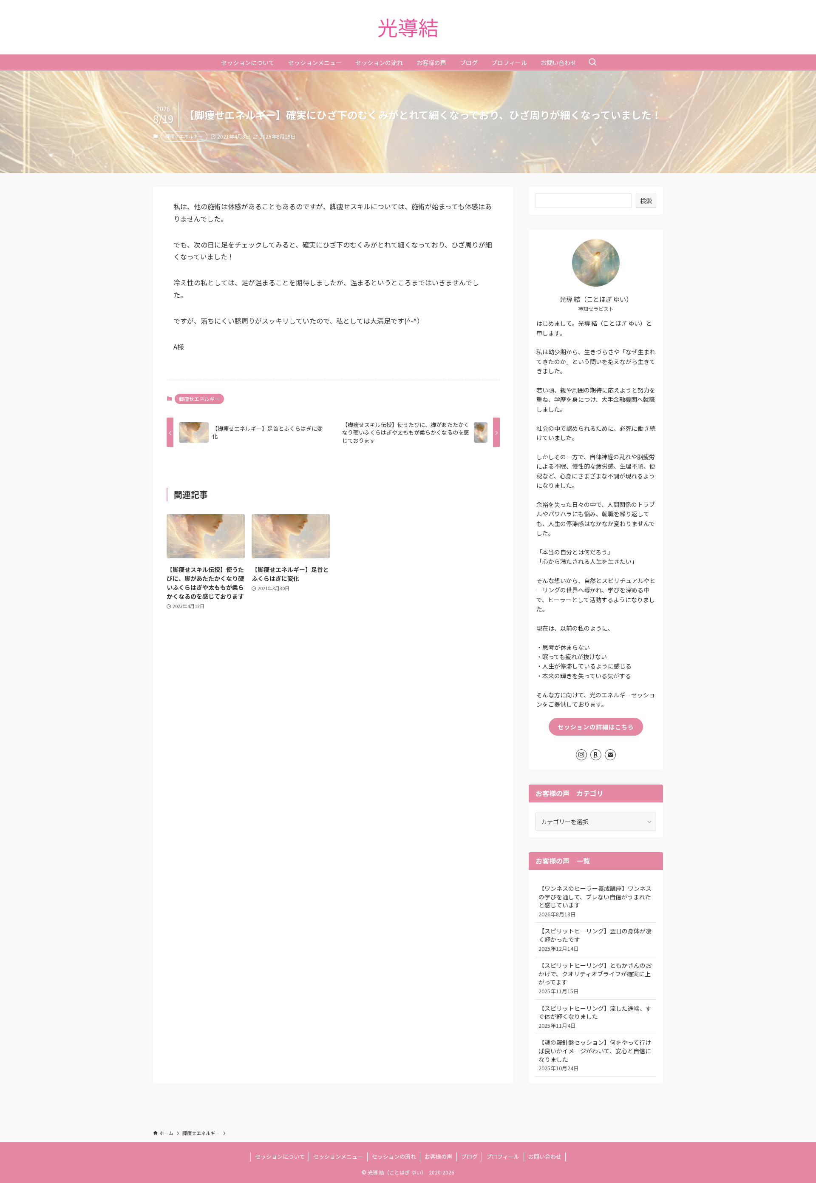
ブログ (469, 1156)
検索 (646, 200)
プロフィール (502, 1156)
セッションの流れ (394, 1156)
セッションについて (280, 1156)
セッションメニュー (338, 1156)
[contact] (610, 754)
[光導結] (408, 27)
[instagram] (581, 754)
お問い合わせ (544, 1156)
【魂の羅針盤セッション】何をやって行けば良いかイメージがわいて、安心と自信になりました (594, 1055)
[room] (595, 754)
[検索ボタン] (592, 62)
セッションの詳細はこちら (596, 726)
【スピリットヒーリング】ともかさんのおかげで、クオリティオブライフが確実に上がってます (595, 978)
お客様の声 (438, 1156)
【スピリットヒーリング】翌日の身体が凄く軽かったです (595, 939)
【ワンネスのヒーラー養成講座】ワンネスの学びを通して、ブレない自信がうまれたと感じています (595, 901)
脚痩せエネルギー (184, 136)
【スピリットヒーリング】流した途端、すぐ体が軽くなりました (595, 1016)
